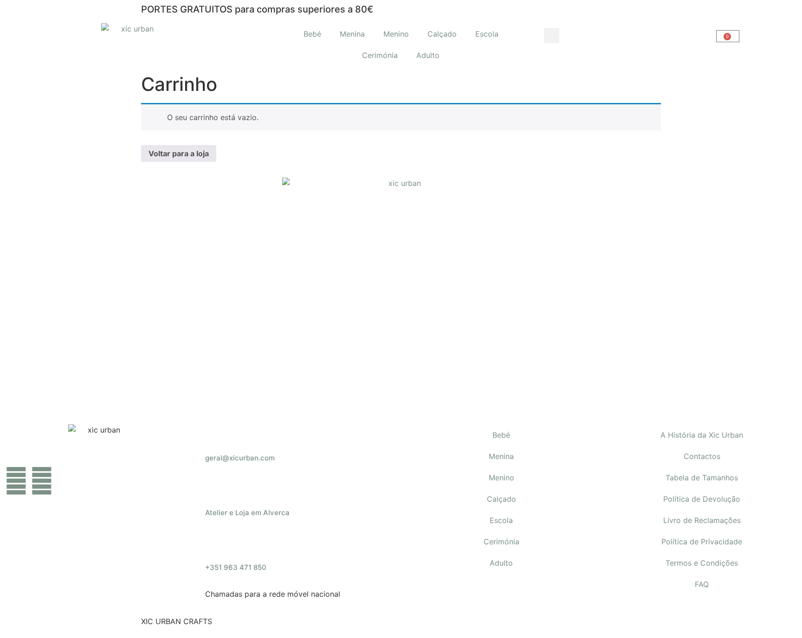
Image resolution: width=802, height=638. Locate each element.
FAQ (702, 584)
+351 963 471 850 (235, 567)
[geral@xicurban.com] (216, 435)
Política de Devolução (701, 499)
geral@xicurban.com (240, 457)
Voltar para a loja (179, 153)
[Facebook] (16, 480)
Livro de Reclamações (702, 520)
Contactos (702, 456)
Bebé (312, 33)
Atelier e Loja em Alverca (247, 512)
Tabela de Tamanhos (702, 477)
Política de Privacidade (701, 541)
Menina (352, 33)
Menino (396, 33)
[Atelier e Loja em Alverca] (216, 490)
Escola (486, 33)
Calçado (442, 33)
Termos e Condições (702, 563)
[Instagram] (41, 480)
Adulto (428, 55)
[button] (551, 35)
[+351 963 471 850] (216, 545)
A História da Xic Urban (701, 435)
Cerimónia (380, 55)
